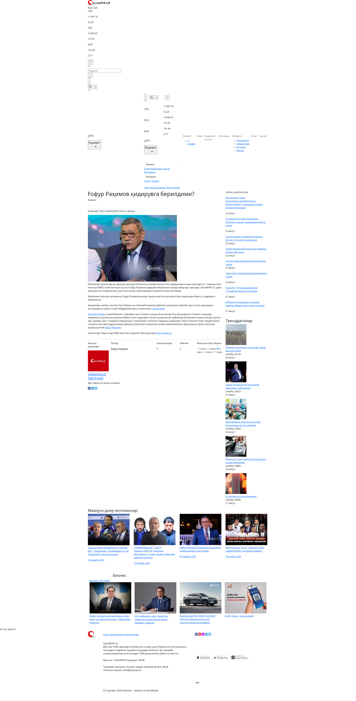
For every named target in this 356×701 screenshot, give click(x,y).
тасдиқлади (158, 308)
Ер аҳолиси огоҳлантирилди (241, 496)
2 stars (208, 352)
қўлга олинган (163, 333)
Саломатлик (242, 143)
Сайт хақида (150, 187)
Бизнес (162, 187)
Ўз (90, 86)
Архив (176, 187)
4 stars (212, 348)
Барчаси (235, 197)
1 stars (218, 352)
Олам (147, 168)
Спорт (147, 181)
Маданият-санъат (160, 168)
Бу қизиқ (241, 147)
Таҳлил (155, 181)
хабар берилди (113, 327)
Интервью (149, 172)
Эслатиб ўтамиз (96, 314)
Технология (242, 140)
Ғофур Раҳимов (119, 348)
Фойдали (151, 176)
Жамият (150, 164)
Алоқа (169, 187)
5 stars (202, 348)
